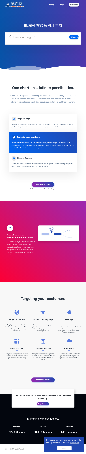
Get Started (74, 5)
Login (62, 5)
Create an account (43, 184)
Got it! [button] (64, 448)
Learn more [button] (74, 443)
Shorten (74, 36)
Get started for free (43, 379)
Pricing (51, 5)
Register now (43, 404)
